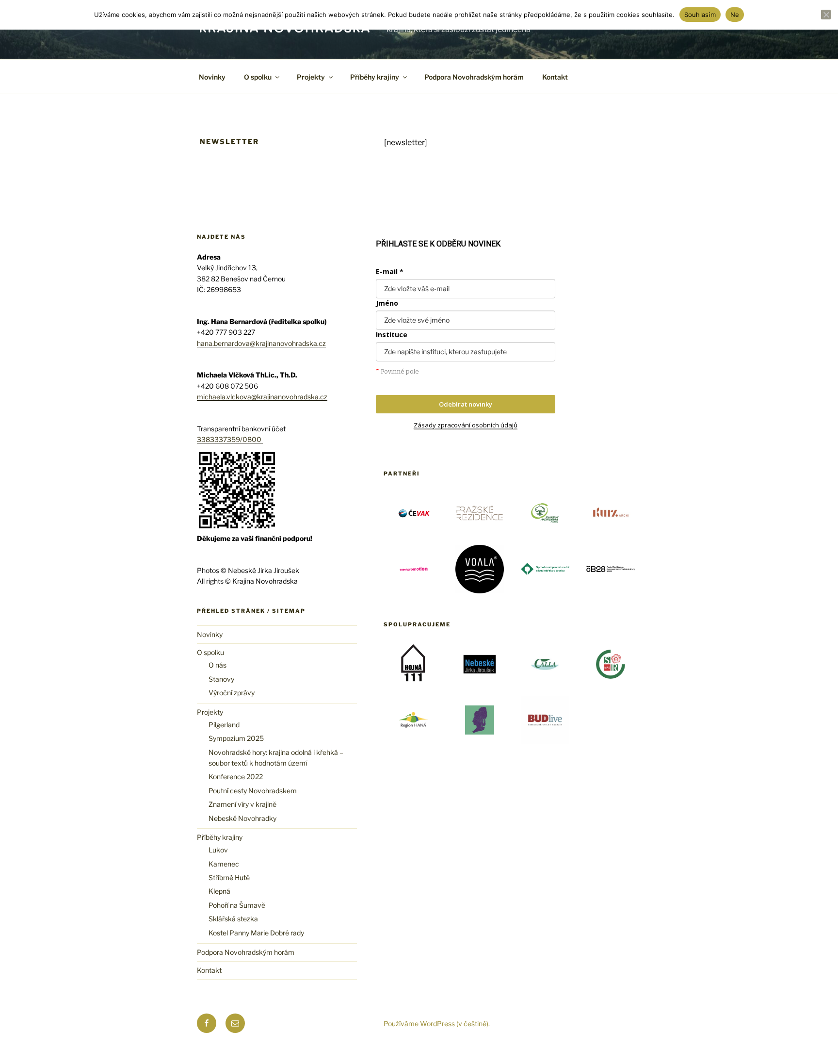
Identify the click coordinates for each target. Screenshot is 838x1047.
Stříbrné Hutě (229, 877)
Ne (735, 14)
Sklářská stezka (233, 919)
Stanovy (221, 679)
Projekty (311, 77)
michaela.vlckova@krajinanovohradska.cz (262, 397)
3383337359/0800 (230, 439)
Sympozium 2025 (236, 738)
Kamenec (224, 864)
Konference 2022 (236, 776)
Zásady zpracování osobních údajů (465, 425)
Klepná (219, 891)
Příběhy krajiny (374, 77)
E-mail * (389, 271)
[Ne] (826, 14)
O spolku (258, 77)
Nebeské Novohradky (242, 818)
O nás (217, 665)
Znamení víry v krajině (242, 804)
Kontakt (555, 77)
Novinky (212, 77)
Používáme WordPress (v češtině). (437, 1023)
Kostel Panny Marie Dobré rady (256, 933)
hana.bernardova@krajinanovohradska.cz (261, 343)
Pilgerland (224, 724)
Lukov (218, 850)
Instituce (391, 334)
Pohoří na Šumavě (237, 905)
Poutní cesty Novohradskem (253, 790)
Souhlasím (700, 14)
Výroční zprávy (232, 692)
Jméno (387, 303)
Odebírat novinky (465, 404)
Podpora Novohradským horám (474, 77)
